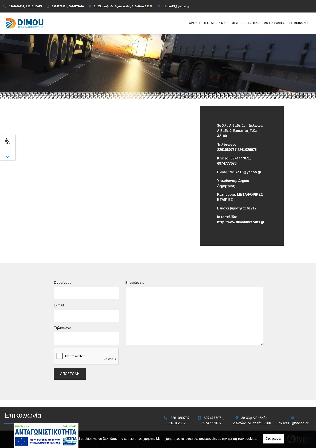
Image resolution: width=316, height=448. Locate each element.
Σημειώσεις (134, 282)
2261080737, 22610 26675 (25, 6)
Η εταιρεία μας (215, 23)
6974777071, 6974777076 (68, 6)
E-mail (59, 305)
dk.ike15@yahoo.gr (176, 6)
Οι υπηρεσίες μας (245, 23)
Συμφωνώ (273, 438)
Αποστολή (69, 374)
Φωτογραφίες (274, 23)
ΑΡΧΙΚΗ (194, 23)
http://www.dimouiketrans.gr (241, 222)
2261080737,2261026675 (237, 149)
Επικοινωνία (298, 23)
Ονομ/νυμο (63, 282)
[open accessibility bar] (7, 141)
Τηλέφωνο (62, 328)
